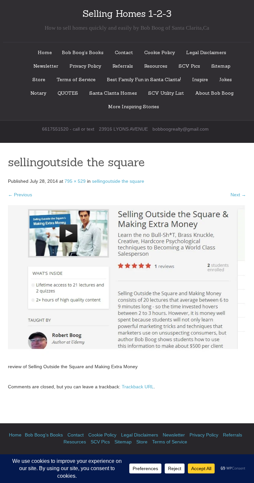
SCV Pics (189, 66)
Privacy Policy (85, 66)
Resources (155, 66)
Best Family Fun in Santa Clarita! (144, 79)
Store (38, 79)
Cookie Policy (159, 52)
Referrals (122, 66)
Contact (124, 52)
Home (45, 52)
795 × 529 (75, 181)
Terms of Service (76, 79)
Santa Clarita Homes (113, 93)
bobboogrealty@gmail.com (180, 129)
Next (238, 194)
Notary (38, 93)
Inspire (200, 79)
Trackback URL (138, 386)
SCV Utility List (166, 93)
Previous (20, 194)
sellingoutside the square (118, 181)
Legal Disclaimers (206, 52)
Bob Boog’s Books (83, 52)
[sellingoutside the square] (127, 283)
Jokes (225, 79)
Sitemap (221, 66)
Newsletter (45, 66)
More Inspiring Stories (133, 107)
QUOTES (68, 93)
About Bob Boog (214, 93)
